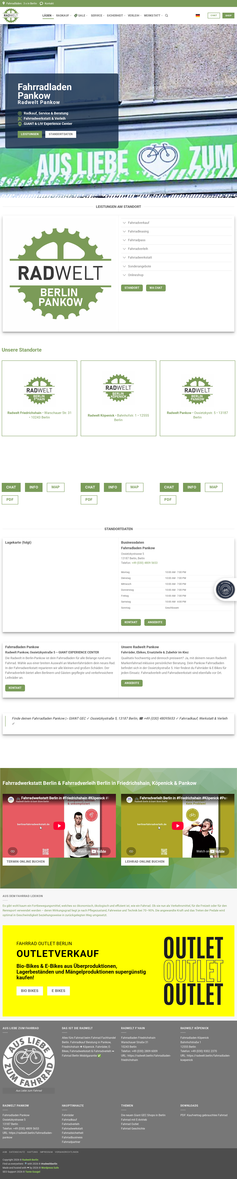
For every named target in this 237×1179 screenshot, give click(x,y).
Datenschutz (17, 1152)
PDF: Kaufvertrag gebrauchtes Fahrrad (203, 1115)
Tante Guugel (32, 1171)
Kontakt (49, 3)
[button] (166, 15)
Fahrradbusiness (72, 1137)
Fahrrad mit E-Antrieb (134, 1119)
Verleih (133, 15)
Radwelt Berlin (30, 1159)
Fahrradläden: (21, 3)
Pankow (106, 1042)
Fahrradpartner (71, 1142)
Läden (47, 15)
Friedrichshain (70, 1046)
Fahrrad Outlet (130, 1124)
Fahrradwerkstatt (80, 1051)
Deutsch (200, 13)
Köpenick (88, 1046)
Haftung (32, 1152)
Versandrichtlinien (67, 1152)
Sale (81, 15)
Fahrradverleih (102, 1051)
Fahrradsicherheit (72, 1133)
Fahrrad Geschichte (133, 1128)
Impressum (46, 1152)
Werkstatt (152, 15)
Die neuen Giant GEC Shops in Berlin (143, 1115)
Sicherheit (115, 15)
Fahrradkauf (69, 1119)
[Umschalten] (124, 223)
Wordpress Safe (50, 1167)
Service (96, 15)
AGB (5, 1152)
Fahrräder (101, 1046)
